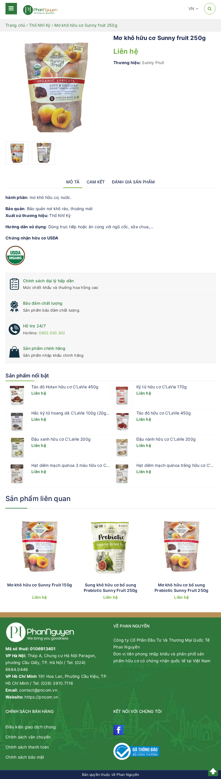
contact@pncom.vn (38, 690)
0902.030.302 (52, 333)
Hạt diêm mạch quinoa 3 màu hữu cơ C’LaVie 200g (80, 465)
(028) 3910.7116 (57, 683)
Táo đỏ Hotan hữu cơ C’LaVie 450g (64, 386)
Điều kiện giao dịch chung (30, 726)
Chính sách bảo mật (24, 757)
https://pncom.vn (41, 696)
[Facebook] (118, 730)
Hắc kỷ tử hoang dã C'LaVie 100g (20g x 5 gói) (76, 412)
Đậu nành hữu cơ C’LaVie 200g (166, 439)
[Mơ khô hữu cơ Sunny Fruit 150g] (39, 547)
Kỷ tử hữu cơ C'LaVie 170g (161, 386)
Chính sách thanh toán (27, 747)
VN (192, 8)
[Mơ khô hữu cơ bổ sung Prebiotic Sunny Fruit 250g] (181, 547)
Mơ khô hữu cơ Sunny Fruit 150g (39, 584)
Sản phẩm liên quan (38, 498)
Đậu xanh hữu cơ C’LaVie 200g (61, 439)
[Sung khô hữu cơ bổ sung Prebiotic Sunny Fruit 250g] (111, 547)
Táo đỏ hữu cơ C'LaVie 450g (163, 412)
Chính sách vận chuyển (28, 736)
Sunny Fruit (153, 62)
